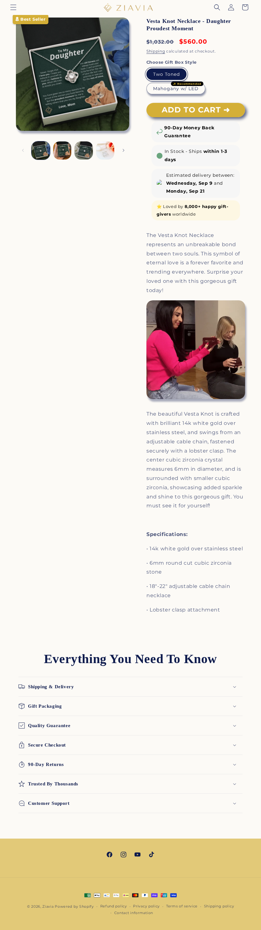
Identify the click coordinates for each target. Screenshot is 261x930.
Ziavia (47, 906)
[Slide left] (23, 150)
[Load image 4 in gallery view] (83, 150)
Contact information (133, 913)
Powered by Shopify (74, 906)
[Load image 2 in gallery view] (62, 150)
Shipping (155, 51)
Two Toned (166, 74)
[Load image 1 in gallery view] (41, 150)
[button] (13, 7)
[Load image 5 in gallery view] (105, 150)
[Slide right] (123, 150)
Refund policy (113, 906)
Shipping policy (219, 906)
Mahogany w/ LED (176, 88)
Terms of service (182, 906)
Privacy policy (146, 906)
